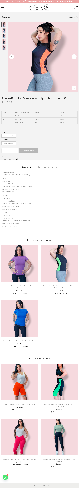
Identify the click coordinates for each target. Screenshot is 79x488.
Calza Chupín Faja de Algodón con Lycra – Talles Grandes (59, 460)
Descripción (27, 167)
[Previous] (11, 56)
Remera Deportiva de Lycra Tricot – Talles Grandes (20, 287)
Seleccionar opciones (20, 294)
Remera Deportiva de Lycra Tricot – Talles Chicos (19, 341)
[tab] (27, 167)
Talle (3, 133)
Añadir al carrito (28, 151)
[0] (75, 7)
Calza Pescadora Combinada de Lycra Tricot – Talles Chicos (59, 405)
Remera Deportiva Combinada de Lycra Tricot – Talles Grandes (59, 287)
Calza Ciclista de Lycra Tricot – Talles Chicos (20, 404)
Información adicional (47, 167)
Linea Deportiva (14, 159)
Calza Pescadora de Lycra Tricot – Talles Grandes (19, 459)
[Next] (74, 56)
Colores (4, 140)
